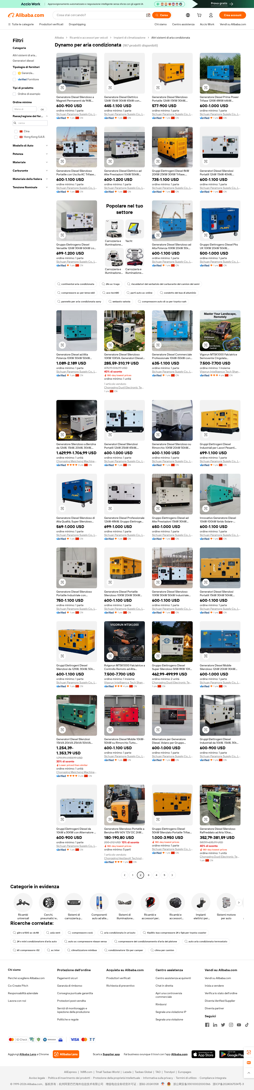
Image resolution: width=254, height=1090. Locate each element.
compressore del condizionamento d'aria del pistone (147, 941)
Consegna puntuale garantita (75, 993)
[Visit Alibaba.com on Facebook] (207, 1024)
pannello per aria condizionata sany (81, 301)
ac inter (55, 950)
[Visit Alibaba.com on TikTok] (246, 1024)
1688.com (86, 1071)
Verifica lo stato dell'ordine (221, 993)
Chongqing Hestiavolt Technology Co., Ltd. (124, 858)
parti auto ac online (141, 292)
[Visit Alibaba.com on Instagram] (231, 1024)
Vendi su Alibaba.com (218, 978)
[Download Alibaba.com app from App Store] (203, 1054)
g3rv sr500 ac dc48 (28, 932)
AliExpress (70, 1071)
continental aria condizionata (77, 284)
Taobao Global (143, 1071)
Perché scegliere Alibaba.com (26, 978)
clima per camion (164, 950)
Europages (184, 1071)
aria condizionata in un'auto (119, 932)
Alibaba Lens (27, 1054)
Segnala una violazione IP (171, 1011)
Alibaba (59, 37)
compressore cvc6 (82, 932)
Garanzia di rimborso (69, 985)
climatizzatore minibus (84, 950)
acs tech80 (112, 292)
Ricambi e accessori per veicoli (89, 37)
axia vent (55, 932)
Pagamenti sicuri (67, 978)
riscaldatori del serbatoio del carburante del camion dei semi (165, 284)
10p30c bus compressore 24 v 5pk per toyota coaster (176, 932)
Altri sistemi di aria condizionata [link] (170, 37)
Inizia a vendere (214, 985)
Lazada (127, 1071)
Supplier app (111, 1054)
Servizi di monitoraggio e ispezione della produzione (73, 1010)
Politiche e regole (68, 1019)
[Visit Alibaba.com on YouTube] (239, 1024)
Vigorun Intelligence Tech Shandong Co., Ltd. (220, 371)
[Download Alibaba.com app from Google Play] (232, 1054)
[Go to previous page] (124, 875)
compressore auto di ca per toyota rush (164, 301)
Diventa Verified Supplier (220, 1000)
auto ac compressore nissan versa (87, 941)
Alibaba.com (179, 1054)
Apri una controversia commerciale (169, 995)
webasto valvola (121, 301)
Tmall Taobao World (107, 1071)
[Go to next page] (172, 875)
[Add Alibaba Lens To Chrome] (66, 1054)
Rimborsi (161, 1004)
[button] (148, 15)
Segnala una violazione (169, 1019)
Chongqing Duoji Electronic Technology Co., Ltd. (124, 387)
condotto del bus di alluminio (180, 292)
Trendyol (169, 1071)
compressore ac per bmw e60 (78, 292)
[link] (249, 1052)
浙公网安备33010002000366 (191, 1084)
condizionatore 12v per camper (125, 950)
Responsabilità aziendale (23, 993)
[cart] (200, 15)
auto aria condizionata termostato (208, 941)
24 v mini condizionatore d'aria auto (37, 941)
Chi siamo (14, 969)
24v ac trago (113, 284)
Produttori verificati (118, 978)
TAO (158, 1071)
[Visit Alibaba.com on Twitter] (223, 1024)
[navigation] (30, 456)
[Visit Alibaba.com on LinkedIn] (215, 1024)
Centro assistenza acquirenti (173, 978)
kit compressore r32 (28, 950)
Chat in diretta (164, 985)
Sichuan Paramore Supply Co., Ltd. (76, 114)
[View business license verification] (163, 1084)
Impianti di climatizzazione (129, 37)
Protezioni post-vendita (71, 1000)
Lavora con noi (17, 1000)
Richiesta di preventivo (120, 985)
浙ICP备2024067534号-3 (228, 1084)
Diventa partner (214, 1008)
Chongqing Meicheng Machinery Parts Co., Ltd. (76, 461)
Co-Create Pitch (18, 985)
